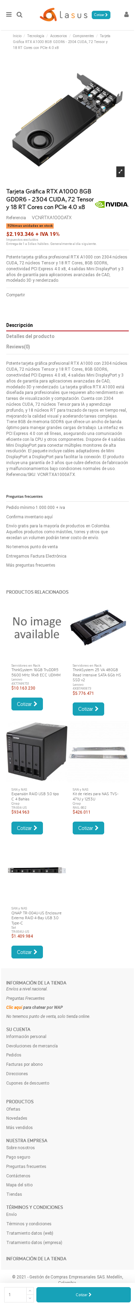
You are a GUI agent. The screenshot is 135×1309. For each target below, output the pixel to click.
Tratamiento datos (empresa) (34, 1242)
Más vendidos (19, 1127)
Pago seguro (18, 1157)
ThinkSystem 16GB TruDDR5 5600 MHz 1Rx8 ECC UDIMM (36, 672)
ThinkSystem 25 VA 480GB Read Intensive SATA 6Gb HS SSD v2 (97, 674)
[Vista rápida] (37, 656)
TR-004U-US (20, 931)
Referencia (16, 217)
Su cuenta (18, 1029)
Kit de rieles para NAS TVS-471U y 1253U (95, 796)
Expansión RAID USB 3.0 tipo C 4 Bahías (35, 796)
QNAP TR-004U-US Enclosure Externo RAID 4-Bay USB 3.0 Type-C (36, 917)
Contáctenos (18, 1176)
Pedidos (13, 1055)
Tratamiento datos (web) (29, 1233)
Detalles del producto (30, 336)
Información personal (26, 1036)
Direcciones (17, 1073)
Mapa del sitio (19, 1185)
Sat (13, 927)
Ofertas (13, 1109)
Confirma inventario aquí (29, 516)
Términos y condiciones (29, 1223)
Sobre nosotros (20, 1147)
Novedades (16, 1118)
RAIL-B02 (79, 807)
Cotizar (82, 1294)
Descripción (19, 325)
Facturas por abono (24, 1064)
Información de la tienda (36, 983)
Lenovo (16, 679)
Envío (11, 1214)
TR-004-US (19, 807)
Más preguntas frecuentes (30, 565)
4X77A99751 (20, 683)
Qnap (15, 803)
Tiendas (14, 1194)
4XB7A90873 (82, 688)
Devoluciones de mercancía (32, 1046)
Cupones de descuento (27, 1083)
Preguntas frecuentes (26, 1166)
